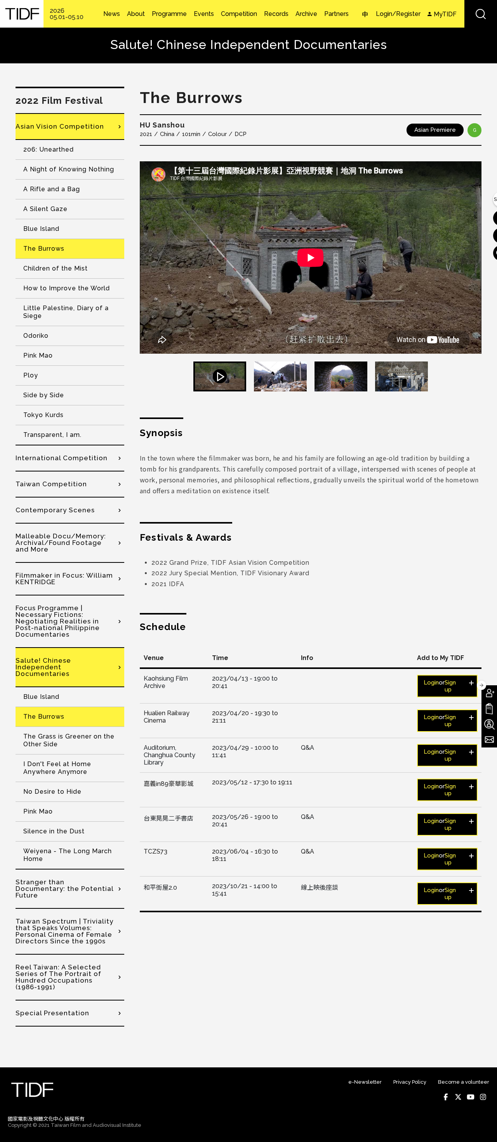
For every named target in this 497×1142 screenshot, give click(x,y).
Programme (169, 14)
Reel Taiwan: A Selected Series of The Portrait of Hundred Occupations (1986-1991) (58, 977)
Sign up (450, 686)
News (111, 14)
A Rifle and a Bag (51, 189)
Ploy (30, 375)
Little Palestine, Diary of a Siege (66, 312)
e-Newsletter (365, 1082)
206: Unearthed (48, 149)
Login (431, 682)
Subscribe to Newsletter (489, 739)
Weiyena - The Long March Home (67, 855)
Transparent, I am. (52, 434)
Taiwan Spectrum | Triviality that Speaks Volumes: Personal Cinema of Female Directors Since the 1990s (64, 931)
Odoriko (36, 335)
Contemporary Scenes (55, 510)
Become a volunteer (463, 1082)
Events (204, 14)
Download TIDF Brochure (489, 708)
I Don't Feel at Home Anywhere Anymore (57, 767)
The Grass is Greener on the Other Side (69, 740)
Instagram (483, 1097)
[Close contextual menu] (481, 685)
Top (481, 1125)
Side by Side (43, 395)
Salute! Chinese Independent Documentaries (43, 667)
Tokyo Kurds (43, 415)
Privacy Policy (409, 1082)
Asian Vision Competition (60, 126)
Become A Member (489, 693)
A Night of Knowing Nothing (68, 169)
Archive (306, 14)
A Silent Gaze (45, 209)
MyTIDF (445, 14)
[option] (310, 257)
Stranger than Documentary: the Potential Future (64, 888)
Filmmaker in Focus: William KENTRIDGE (64, 578)
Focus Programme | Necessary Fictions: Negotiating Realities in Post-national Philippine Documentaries (58, 621)
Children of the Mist (55, 268)
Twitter (458, 1097)
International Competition (62, 458)
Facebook (446, 1097)
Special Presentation (52, 1013)
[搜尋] (480, 14)
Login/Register (398, 13)
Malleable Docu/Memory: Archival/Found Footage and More (61, 542)
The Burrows (43, 248)
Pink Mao (38, 355)
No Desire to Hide (52, 791)
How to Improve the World (66, 288)
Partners (336, 14)
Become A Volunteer (489, 724)
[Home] (21, 14)
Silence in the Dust (54, 831)
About (136, 14)
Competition (239, 14)
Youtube (470, 1097)
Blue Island (41, 228)
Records (276, 14)
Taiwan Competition (51, 484)
